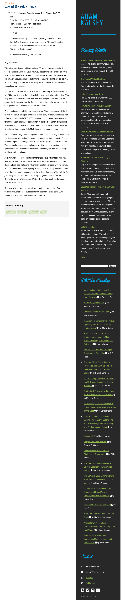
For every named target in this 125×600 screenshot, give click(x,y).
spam (44, 212)
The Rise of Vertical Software (93, 79)
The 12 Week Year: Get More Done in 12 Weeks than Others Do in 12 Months (99, 479)
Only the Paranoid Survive (95, 441)
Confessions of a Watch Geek (96, 312)
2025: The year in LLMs (94, 303)
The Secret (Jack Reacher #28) (97, 505)
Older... (84, 257)
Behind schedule (88, 227)
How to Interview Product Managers (96, 106)
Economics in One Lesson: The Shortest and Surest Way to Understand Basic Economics (97, 492)
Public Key (90, 583)
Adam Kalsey (92, 19)
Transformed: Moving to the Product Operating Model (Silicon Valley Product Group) (99, 324)
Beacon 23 (88, 436)
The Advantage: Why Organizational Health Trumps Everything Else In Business (99, 382)
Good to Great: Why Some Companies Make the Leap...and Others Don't (98, 539)
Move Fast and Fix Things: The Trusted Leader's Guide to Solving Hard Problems (98, 293)
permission (34, 212)
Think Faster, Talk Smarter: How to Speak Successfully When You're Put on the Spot (100, 407)
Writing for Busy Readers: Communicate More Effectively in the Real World (99, 526)
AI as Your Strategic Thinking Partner (97, 132)
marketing (22, 212)
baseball (11, 212)
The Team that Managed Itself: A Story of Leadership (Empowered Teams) (98, 466)
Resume (89, 577)
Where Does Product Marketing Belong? (98, 60)
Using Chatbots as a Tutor (92, 94)
